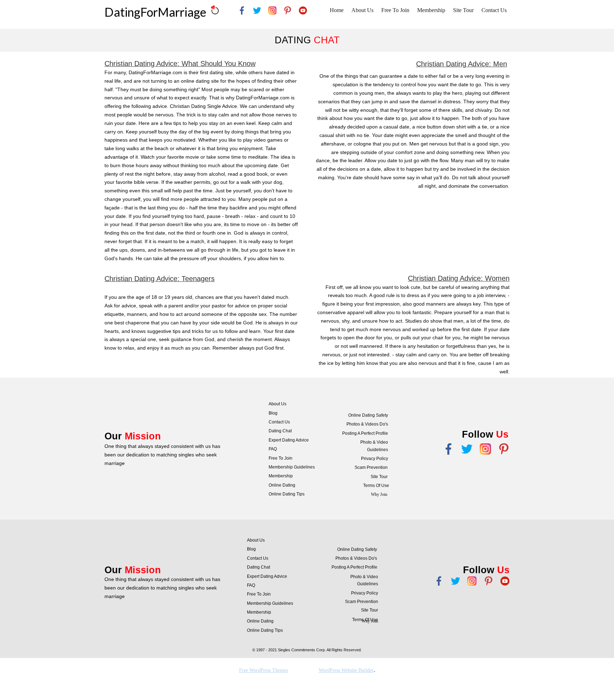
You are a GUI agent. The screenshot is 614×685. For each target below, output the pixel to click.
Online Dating (282, 485)
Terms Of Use (376, 485)
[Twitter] (455, 581)
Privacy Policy (374, 458)
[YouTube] (303, 10)
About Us (362, 10)
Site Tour (463, 10)
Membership (431, 10)
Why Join (379, 494)
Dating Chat (280, 430)
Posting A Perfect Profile (365, 433)
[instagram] (272, 10)
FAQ (273, 448)
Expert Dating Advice (289, 440)
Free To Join (395, 10)
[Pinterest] (288, 10)
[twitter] (257, 10)
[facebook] (242, 10)
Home (337, 10)
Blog (273, 413)
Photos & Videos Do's (367, 424)
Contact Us (494, 10)
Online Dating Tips (287, 494)
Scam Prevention (371, 467)
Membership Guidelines (292, 467)
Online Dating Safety (368, 415)
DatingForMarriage (155, 12)
